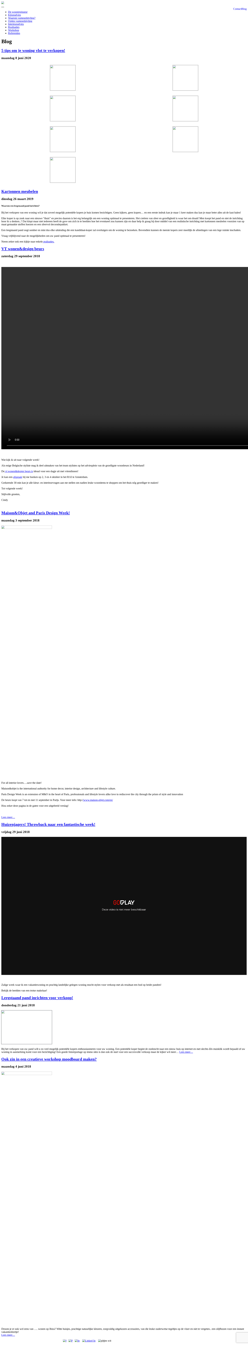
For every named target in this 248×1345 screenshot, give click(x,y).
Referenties (14, 33)
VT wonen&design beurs (22, 249)
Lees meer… (8, 817)
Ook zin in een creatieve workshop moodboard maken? (49, 1059)
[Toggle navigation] (2, 7)
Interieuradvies (16, 24)
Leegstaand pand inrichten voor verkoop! (37, 998)
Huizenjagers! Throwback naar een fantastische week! (48, 824)
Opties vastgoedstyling (20, 21)
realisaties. (48, 241)
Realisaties (13, 27)
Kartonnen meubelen (19, 191)
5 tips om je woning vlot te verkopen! (33, 50)
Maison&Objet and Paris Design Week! (35, 513)
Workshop (13, 30)
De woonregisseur (17, 11)
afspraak (17, 477)
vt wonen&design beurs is (19, 471)
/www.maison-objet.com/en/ (98, 800)
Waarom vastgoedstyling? (21, 18)
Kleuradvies (14, 15)
